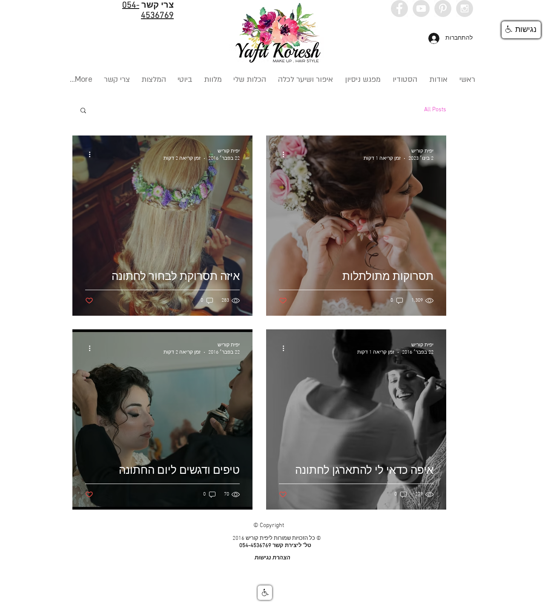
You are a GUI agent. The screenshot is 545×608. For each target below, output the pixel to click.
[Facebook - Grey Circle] (399, 8)
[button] (83, 111)
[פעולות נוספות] (280, 154)
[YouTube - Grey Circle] (421, 8)
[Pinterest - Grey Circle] (442, 8)
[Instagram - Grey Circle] (464, 8)
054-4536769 (148, 10)
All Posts (435, 109)
